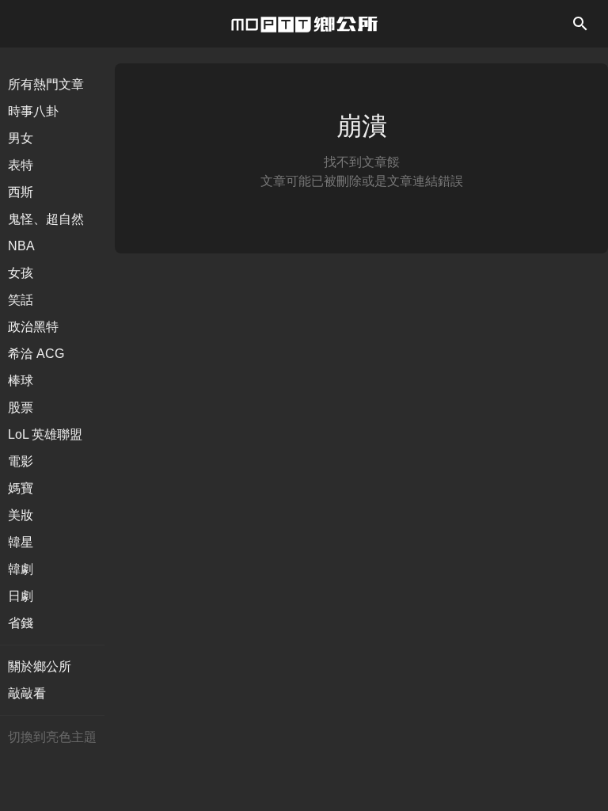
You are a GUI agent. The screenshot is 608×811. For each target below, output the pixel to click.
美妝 (20, 515)
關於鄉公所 (39, 666)
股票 (20, 407)
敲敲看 (27, 693)
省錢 (20, 623)
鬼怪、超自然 (46, 219)
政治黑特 (33, 326)
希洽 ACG (36, 353)
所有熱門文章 (46, 84)
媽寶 (20, 488)
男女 (20, 138)
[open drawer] (580, 24)
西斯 (20, 192)
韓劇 (20, 569)
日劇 (20, 596)
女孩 (20, 273)
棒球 (20, 380)
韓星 (20, 542)
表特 (20, 165)
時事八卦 (33, 111)
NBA (21, 246)
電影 (20, 461)
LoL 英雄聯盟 (45, 434)
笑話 (20, 300)
